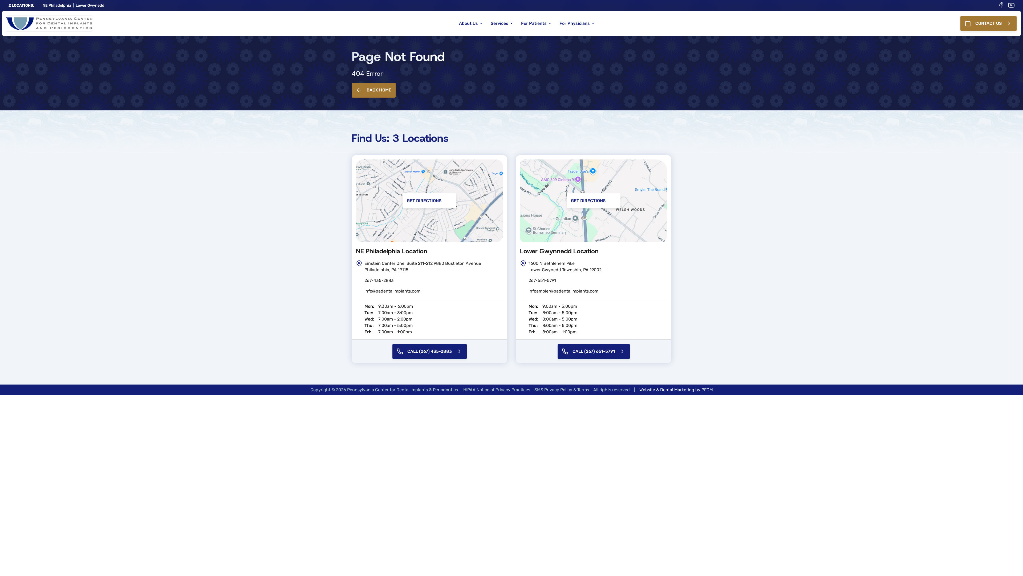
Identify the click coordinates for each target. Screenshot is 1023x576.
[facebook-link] (1000, 5)
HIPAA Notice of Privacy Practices (496, 389)
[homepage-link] (49, 23)
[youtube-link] (1011, 5)
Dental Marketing (677, 389)
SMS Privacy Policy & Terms (561, 389)
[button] (470, 23)
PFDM (707, 389)
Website (647, 389)
